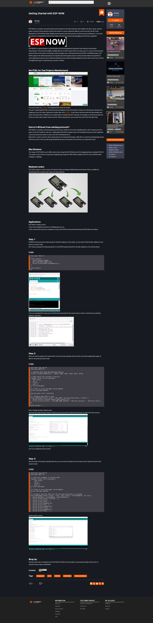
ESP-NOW (67, 576)
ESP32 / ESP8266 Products (116, 152)
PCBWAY (45, 107)
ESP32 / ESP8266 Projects (116, 145)
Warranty (57, 606)
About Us (57, 603)
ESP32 (57, 576)
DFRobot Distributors (86, 603)
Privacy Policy (59, 609)
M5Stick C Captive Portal (113, 76)
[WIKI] (39, 6)
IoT (49, 576)
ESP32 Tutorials (113, 147)
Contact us (83, 606)
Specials (107, 606)
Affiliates (107, 603)
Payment (57, 614)
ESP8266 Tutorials (113, 150)
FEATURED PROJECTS (113, 55)
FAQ (56, 616)
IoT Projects (112, 154)
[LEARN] (44, 6)
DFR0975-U (110, 129)
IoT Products (112, 156)
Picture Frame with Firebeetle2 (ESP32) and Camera (115, 126)
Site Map (82, 609)
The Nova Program (112, 104)
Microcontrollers (80, 576)
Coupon (107, 609)
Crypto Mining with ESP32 (113, 51)
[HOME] (31, 6)
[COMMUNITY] (34, 6)
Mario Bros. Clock (111, 101)
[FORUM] (37, 6)
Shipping (57, 611)
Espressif (40, 576)
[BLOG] (42, 6)
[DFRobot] (36, 3)
